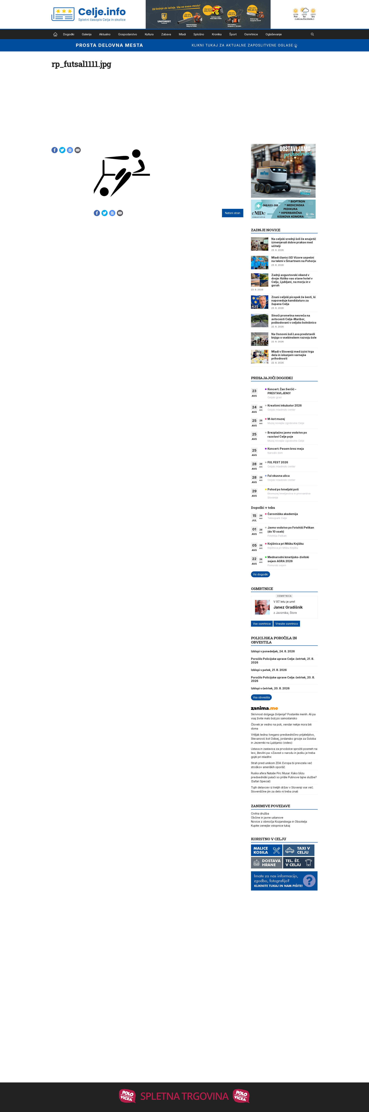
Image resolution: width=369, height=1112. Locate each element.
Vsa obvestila (261, 697)
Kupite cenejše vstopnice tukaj (270, 825)
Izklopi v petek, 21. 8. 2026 (269, 670)
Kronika (217, 34)
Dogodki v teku (263, 508)
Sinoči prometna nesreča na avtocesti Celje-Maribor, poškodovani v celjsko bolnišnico (293, 319)
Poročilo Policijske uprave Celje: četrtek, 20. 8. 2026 (283, 679)
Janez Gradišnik (288, 607)
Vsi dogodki (260, 574)
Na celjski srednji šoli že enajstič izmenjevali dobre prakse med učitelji (293, 242)
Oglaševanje (274, 34)
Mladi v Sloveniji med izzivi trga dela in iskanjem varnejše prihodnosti (292, 355)
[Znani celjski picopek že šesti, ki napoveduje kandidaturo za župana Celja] (259, 302)
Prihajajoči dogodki (272, 377)
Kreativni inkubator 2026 (285, 405)
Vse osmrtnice (262, 623)
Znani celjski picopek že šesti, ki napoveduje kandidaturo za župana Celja (293, 300)
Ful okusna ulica (279, 475)
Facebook (55, 150)
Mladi (182, 34)
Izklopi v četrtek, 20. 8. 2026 (270, 688)
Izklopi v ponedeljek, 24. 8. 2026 (273, 651)
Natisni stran (232, 213)
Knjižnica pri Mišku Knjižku (286, 543)
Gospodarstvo (127, 34)
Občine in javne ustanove (267, 817)
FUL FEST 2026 (278, 462)
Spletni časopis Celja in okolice (55, 34)
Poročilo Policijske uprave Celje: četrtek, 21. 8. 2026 (282, 660)
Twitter (62, 150)
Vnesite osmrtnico (286, 623)
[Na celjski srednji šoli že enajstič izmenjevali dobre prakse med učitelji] (259, 244)
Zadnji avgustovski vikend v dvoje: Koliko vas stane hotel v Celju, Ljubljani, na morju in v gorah (291, 280)
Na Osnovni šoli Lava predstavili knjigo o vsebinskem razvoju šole (294, 335)
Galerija (86, 34)
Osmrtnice (251, 34)
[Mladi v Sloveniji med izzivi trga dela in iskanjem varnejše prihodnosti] (259, 356)
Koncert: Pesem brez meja (286, 448)
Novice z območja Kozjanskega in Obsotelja (279, 821)
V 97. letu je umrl (284, 601)
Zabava (166, 34)
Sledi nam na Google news (70, 150)
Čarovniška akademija (283, 514)
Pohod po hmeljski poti (283, 489)
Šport (233, 34)
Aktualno (105, 34)
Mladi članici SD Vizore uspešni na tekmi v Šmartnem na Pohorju (293, 259)
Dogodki (68, 34)
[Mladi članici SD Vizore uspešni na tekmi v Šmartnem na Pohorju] (259, 262)
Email (78, 150)
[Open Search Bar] (312, 34)
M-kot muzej (276, 419)
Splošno (199, 34)
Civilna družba (260, 813)
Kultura (149, 34)
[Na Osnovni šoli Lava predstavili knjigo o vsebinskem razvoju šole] (259, 339)
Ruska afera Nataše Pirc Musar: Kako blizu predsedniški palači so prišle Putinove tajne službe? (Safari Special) (284, 777)
